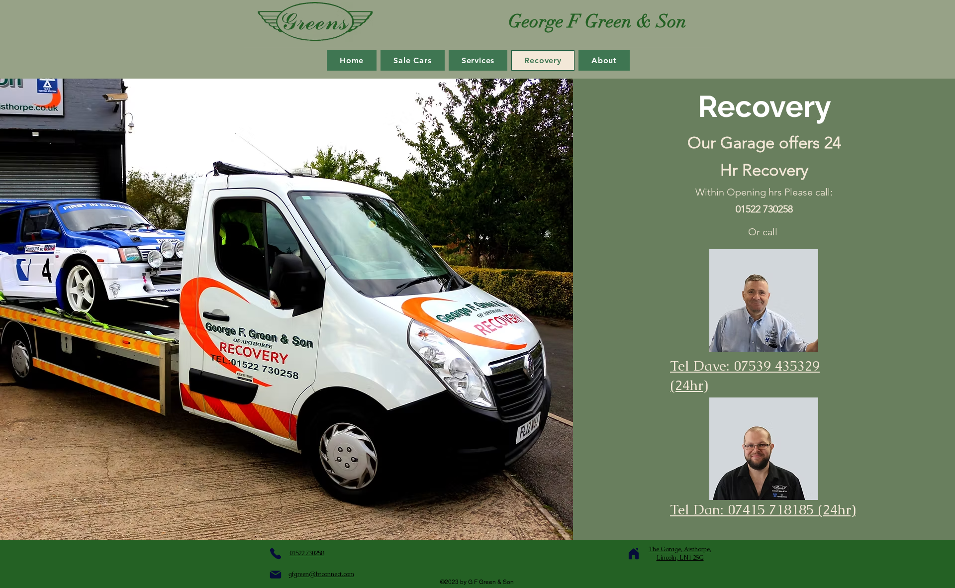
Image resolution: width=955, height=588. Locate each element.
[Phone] (275, 553)
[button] (478, 60)
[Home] (633, 553)
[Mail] (275, 574)
